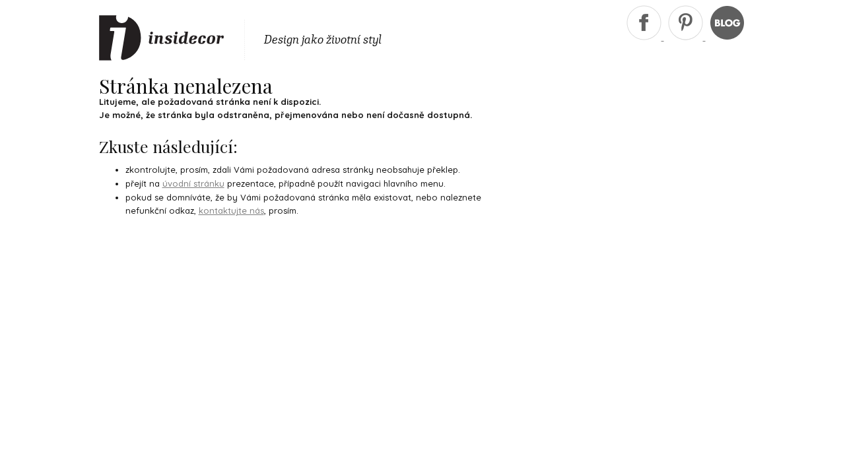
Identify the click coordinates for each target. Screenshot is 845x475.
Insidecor (161, 38)
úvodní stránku (193, 183)
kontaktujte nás (231, 210)
